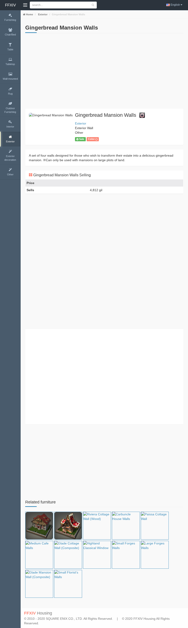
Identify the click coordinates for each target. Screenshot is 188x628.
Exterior (42, 14)
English (175, 4)
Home (29, 14)
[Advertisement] (104, 72)
